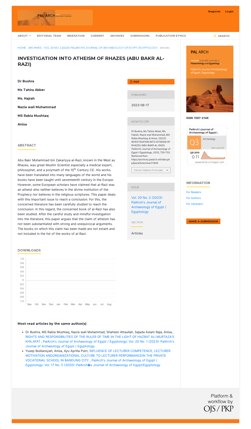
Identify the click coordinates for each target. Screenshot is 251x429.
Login (229, 11)
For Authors (193, 198)
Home (22, 47)
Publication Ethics (171, 35)
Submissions (140, 35)
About (23, 35)
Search (223, 35)
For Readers (193, 192)
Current (97, 35)
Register (214, 11)
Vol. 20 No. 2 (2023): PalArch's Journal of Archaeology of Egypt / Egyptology (100, 47)
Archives (117, 35)
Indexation (76, 35)
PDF (136, 81)
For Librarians (194, 203)
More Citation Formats (148, 170)
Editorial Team (49, 35)
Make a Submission (203, 221)
